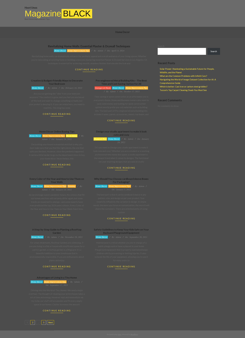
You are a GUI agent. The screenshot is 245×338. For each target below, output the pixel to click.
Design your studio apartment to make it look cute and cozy (121, 133)
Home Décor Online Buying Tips (56, 131)
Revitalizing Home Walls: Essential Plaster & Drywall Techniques (89, 46)
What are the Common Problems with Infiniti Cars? (183, 76)
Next (50, 322)
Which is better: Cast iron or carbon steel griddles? (183, 86)
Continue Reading (89, 69)
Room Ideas (71, 135)
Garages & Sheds (103, 87)
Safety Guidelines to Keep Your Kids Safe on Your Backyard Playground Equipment (121, 231)
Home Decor (60, 50)
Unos (119, 334)
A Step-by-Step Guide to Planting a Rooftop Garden (57, 231)
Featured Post (100, 138)
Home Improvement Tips (78, 50)
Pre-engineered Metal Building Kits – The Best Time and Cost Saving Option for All (121, 82)
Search (161, 46)
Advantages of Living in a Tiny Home (57, 277)
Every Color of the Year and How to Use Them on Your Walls (57, 180)
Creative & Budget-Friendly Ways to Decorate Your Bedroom (57, 82)
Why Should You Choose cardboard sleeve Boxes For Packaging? (121, 180)
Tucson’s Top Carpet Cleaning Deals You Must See (183, 90)
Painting (71, 186)
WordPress (134, 334)
